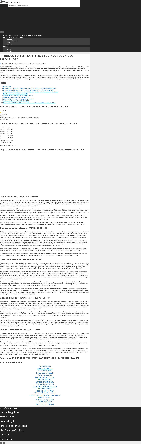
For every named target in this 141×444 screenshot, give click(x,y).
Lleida (8, 42)
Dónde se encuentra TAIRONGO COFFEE (15, 94)
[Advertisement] (70, 18)
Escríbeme (6, 439)
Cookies (9, 48)
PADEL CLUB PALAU (45, 404)
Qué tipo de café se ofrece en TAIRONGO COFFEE (18, 95)
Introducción (7, 87)
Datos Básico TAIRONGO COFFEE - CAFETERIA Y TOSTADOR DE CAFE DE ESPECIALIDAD (29, 88)
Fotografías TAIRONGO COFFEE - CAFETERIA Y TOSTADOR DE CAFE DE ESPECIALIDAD (29, 103)
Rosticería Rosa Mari (45, 390)
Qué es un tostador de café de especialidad (16, 97)
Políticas (5, 46)
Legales (9, 49)
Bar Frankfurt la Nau (45, 381)
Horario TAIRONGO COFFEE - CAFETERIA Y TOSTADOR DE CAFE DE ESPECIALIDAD (28, 90)
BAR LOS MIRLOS (44, 368)
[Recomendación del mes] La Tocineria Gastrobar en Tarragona (22, 35)
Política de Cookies (12, 430)
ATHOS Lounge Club (45, 399)
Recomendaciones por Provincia (13, 37)
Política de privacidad (14, 425)
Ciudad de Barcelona (12, 40)
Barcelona (9, 39)
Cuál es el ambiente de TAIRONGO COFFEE (16, 101)
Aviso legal (7, 421)
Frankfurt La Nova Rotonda (45, 386)
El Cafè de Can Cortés (45, 377)
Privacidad (9, 51)
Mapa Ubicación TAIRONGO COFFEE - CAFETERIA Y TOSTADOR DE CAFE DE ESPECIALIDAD (30, 92)
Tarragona (9, 44)
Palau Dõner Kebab (44, 372)
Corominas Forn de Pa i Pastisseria (44, 395)
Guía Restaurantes (14, 2)
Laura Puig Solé (9, 412)
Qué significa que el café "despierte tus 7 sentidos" (18, 99)
